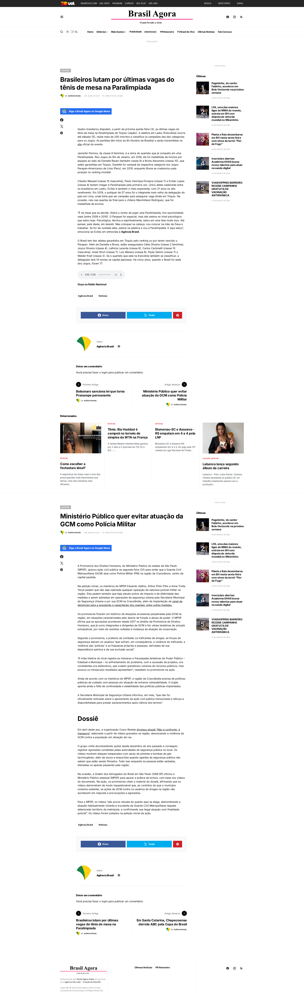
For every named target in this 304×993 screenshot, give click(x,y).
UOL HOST (104, 3)
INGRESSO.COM (89, 3)
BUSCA (207, 3)
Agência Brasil (85, 295)
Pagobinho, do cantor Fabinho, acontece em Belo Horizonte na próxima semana (228, 88)
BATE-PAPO (224, 3)
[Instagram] (234, 17)
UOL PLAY (141, 3)
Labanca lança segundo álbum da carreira (221, 466)
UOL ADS (153, 3)
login (105, 372)
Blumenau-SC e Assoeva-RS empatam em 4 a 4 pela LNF (175, 433)
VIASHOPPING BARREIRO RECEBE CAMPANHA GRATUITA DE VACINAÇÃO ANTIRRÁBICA (227, 189)
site (80, 144)
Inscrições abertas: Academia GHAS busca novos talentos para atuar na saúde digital (227, 163)
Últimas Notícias (143, 967)
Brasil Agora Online (85, 979)
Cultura (206, 458)
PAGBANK (117, 3)
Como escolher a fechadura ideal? (73, 466)
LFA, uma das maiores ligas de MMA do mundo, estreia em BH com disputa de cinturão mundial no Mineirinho (227, 113)
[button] (61, 17)
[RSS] (241, 17)
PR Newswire (162, 967)
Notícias (65, 70)
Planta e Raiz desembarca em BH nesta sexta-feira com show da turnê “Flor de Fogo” (227, 139)
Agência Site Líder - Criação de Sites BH (83, 982)
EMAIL (240, 3)
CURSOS (129, 3)
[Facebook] (227, 17)
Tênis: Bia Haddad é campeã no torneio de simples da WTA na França (128, 433)
